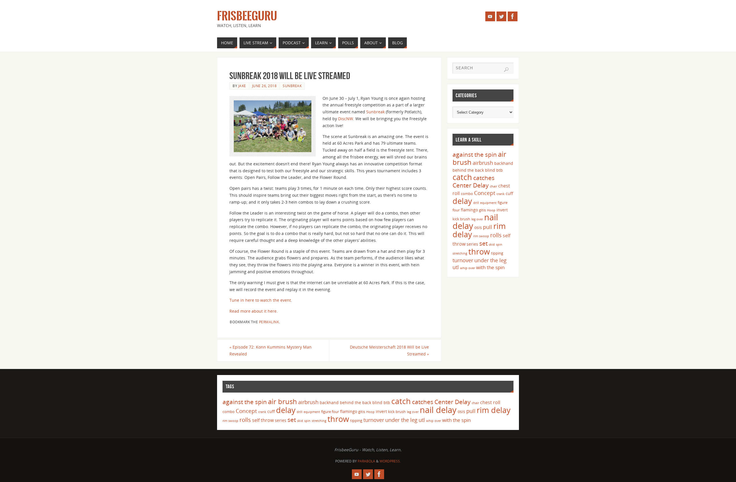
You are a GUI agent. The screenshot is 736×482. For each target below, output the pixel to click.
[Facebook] (513, 16)
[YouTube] (490, 16)
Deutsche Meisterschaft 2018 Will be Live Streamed (389, 350)
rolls (496, 235)
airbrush (483, 162)
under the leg (490, 260)
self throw (263, 420)
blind (490, 170)
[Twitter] (501, 16)
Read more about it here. (253, 311)
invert (502, 210)
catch (462, 177)
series (472, 244)
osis (478, 227)
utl (456, 267)
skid (492, 244)
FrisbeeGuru (247, 16)
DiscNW (345, 118)
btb (499, 170)
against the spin (475, 154)
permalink (269, 322)
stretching (460, 253)
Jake (242, 85)
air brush (282, 401)
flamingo (469, 210)
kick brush (461, 218)
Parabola (366, 461)
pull (487, 226)
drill (476, 203)
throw (479, 251)
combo (467, 193)
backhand (503, 163)
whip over (467, 268)
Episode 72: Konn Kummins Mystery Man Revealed (270, 350)
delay (462, 201)
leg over (477, 219)
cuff (509, 193)
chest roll (490, 402)
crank (501, 194)
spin (499, 244)
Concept (484, 193)
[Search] (506, 69)
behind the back (468, 170)
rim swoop (481, 236)
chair (493, 186)
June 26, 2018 (264, 85)
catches (483, 178)
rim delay (494, 410)
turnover (463, 260)
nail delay (438, 410)
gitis (482, 210)
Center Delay (471, 185)
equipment (488, 203)
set (483, 243)
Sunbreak (292, 85)
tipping (497, 253)
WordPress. (390, 461)
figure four (330, 411)
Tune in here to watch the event (260, 300)
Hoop (491, 210)
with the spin (490, 267)
